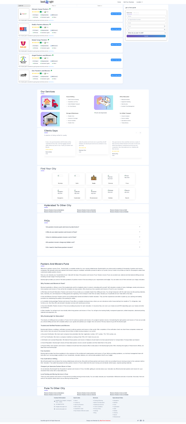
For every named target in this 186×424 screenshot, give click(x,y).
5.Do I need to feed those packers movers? (59, 247)
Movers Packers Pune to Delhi (118, 210)
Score (99, 5)
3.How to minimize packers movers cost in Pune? (61, 237)
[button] (140, 132)
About (76, 400)
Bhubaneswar (117, 416)
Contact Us (77, 402)
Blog (95, 412)
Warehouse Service (99, 404)
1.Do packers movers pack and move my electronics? (62, 227)
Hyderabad (116, 406)
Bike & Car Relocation (99, 402)
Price (53, 5)
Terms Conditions (98, 406)
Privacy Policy (97, 408)
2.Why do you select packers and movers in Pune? (61, 232)
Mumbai (115, 402)
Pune (115, 404)
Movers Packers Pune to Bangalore (54, 210)
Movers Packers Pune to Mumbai (86, 210)
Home (119, 2)
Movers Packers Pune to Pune (52, 211)
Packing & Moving (98, 400)
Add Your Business (128, 2)
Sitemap (96, 410)
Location (139, 2)
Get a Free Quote (116, 13)
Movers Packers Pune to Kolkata (119, 211)
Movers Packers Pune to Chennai (86, 211)
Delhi (115, 408)
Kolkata (115, 410)
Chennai (116, 412)
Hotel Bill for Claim (79, 408)
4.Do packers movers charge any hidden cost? (60, 242)
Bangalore (116, 400)
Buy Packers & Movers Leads (82, 410)
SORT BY (21, 5)
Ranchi (115, 414)
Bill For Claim (78, 406)
